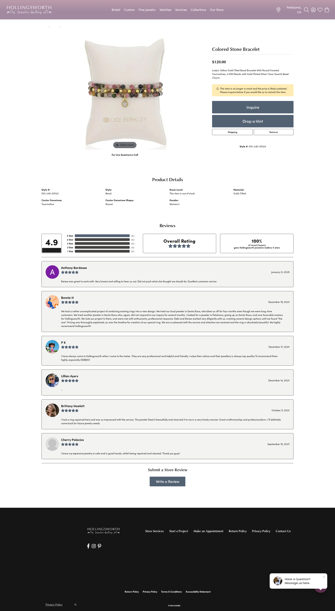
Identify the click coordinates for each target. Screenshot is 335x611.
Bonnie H (67, 297)
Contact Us (283, 531)
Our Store (217, 10)
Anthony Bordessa (74, 267)
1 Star (70, 251)
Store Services (154, 531)
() (132, 235)
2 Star (70, 247)
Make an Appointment (208, 531)
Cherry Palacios (72, 439)
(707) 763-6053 (125, 159)
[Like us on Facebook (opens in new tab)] (88, 546)
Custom (129, 10)
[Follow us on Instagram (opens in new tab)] (94, 546)
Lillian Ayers (69, 376)
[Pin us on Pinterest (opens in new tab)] (99, 546)
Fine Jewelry (147, 10)
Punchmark (174, 605)
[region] (125, 91)
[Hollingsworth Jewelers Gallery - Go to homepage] (103, 530)
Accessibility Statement (198, 591)
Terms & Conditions (171, 591)
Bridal (116, 10)
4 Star (70, 239)
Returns (273, 132)
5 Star (70, 235)
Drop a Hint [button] (253, 121)
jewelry (54, 26)
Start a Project (178, 531)
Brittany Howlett (73, 406)
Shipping (232, 132)
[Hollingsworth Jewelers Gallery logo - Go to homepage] (29, 9)
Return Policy (238, 531)
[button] (306, 10)
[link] (288, 10)
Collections (198, 10)
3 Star (70, 243)
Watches (165, 10)
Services (181, 10)
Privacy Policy (261, 531)
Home (44, 26)
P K (63, 342)
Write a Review (167, 481)
